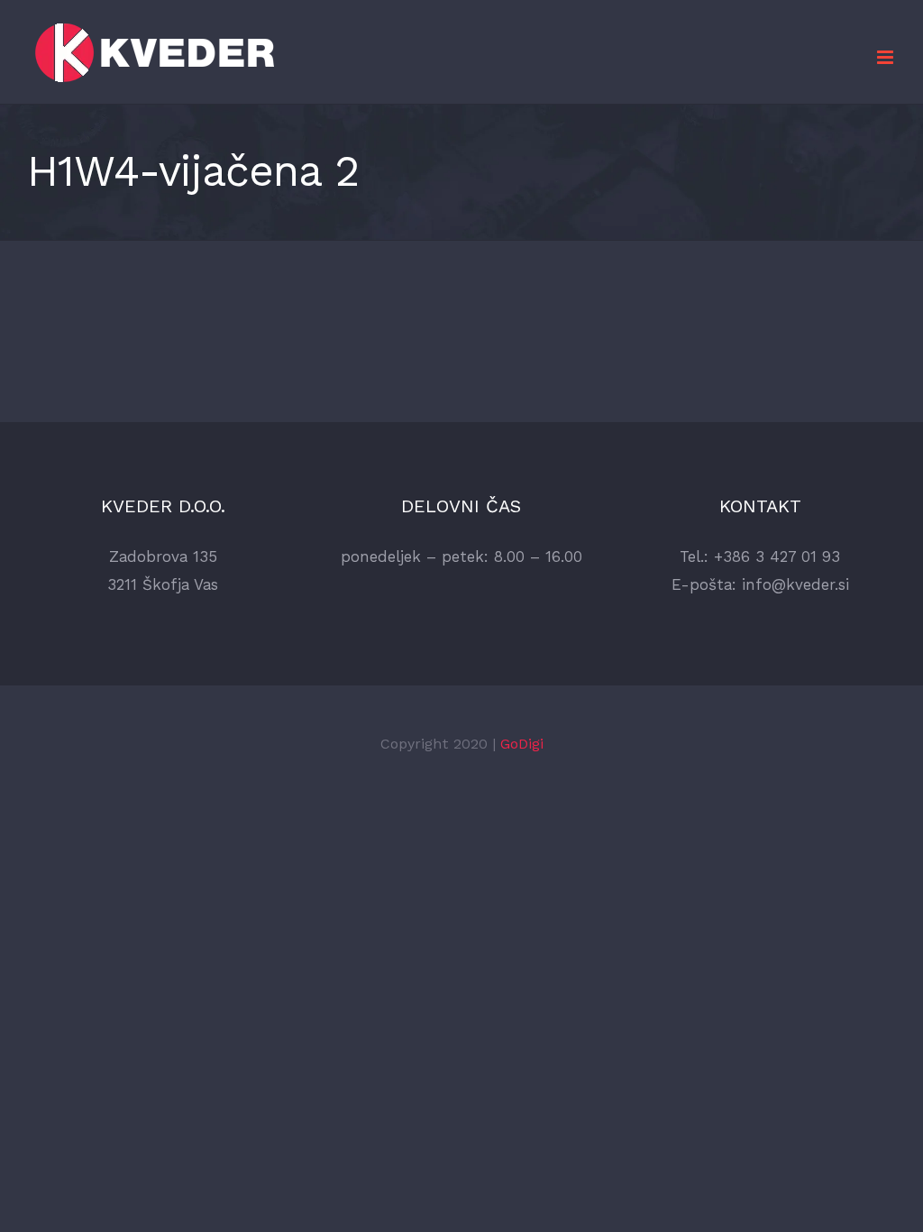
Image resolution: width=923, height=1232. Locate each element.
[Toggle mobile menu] (886, 57)
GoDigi (522, 743)
